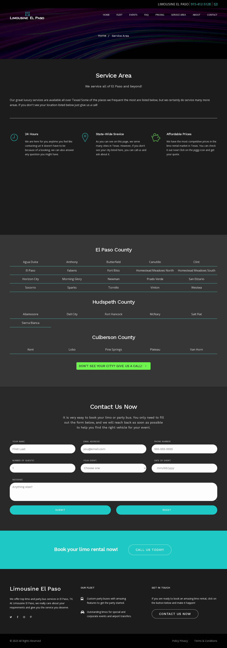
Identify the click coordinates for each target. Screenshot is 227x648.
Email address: (91, 441)
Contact (212, 14)
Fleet (119, 14)
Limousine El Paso (35, 588)
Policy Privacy (180, 640)
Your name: (18, 441)
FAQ (146, 14)
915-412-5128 (201, 4)
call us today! (150, 550)
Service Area (178, 14)
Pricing (160, 14)
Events (133, 14)
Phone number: (162, 441)
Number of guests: (23, 460)
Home (106, 14)
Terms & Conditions (205, 640)
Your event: (90, 460)
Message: (17, 479)
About (196, 14)
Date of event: (162, 460)
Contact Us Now (175, 614)
